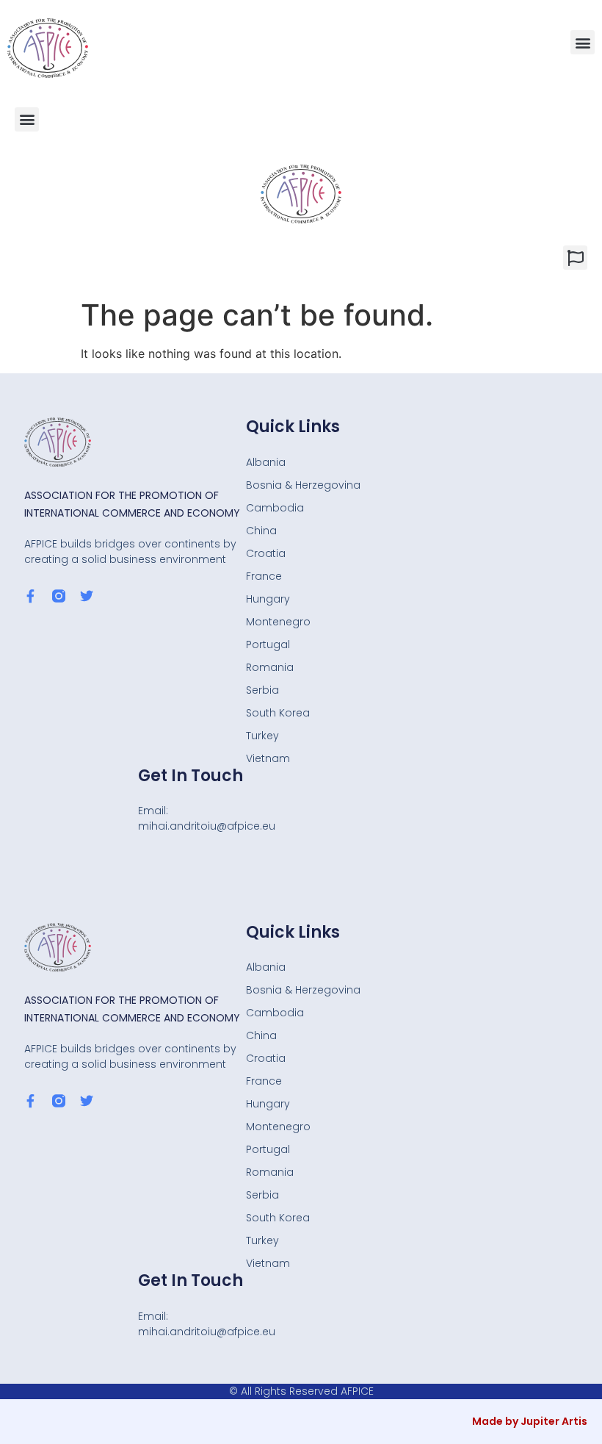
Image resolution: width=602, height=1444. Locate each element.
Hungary (268, 599)
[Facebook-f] (30, 596)
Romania (270, 667)
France (264, 576)
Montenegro (278, 621)
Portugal (268, 644)
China (261, 530)
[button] (582, 42)
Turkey (262, 735)
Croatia (266, 553)
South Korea (278, 712)
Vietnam (268, 758)
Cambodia (275, 507)
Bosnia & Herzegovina (303, 485)
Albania (266, 462)
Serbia (262, 690)
